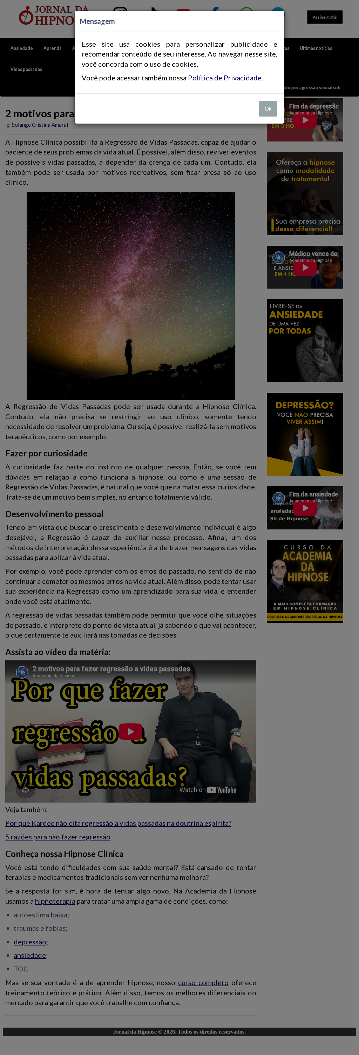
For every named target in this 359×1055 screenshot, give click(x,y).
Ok (268, 108)
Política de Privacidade (225, 77)
